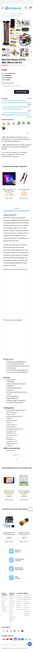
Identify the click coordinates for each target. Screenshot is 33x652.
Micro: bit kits (20, 13)
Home (2, 14)
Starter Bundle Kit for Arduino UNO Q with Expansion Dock (9, 534)
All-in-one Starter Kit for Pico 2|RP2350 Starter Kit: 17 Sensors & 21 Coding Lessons (24, 492)
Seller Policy (19, 609)
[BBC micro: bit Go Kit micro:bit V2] (28, 123)
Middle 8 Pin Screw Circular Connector (24, 533)
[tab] (16, 209)
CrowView (27, 607)
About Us (4, 597)
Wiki (3, 605)
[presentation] (3, 180)
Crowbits (26, 613)
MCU (6, 13)
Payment (11, 605)
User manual (10, 450)
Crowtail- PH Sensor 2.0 (24, 190)
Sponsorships (20, 599)
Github (3, 609)
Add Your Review (21, 65)
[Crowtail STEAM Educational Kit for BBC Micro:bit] (18, 123)
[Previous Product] (27, 59)
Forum (3, 601)
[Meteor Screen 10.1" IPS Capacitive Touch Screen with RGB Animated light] (9, 179)
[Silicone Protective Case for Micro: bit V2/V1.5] (23, 123)
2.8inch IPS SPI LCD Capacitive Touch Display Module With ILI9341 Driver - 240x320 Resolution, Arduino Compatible (9, 492)
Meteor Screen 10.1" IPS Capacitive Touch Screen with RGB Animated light (9, 190)
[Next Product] (30, 59)
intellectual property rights (12, 619)
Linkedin (10, 631)
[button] (29, 45)
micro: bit (12, 13)
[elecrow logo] (7, 8)
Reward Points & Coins (11, 613)
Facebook (3, 631)
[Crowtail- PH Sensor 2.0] (23, 179)
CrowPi (26, 609)
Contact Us (5, 599)
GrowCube (27, 611)
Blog (3, 603)
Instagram (18, 631)
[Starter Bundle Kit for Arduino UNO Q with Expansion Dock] (9, 522)
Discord (22, 631)
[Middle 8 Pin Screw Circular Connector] (23, 522)
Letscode (26, 615)
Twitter (7, 631)
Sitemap (4, 607)
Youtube (14, 631)
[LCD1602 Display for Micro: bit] (4, 128)
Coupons (4, 611)
